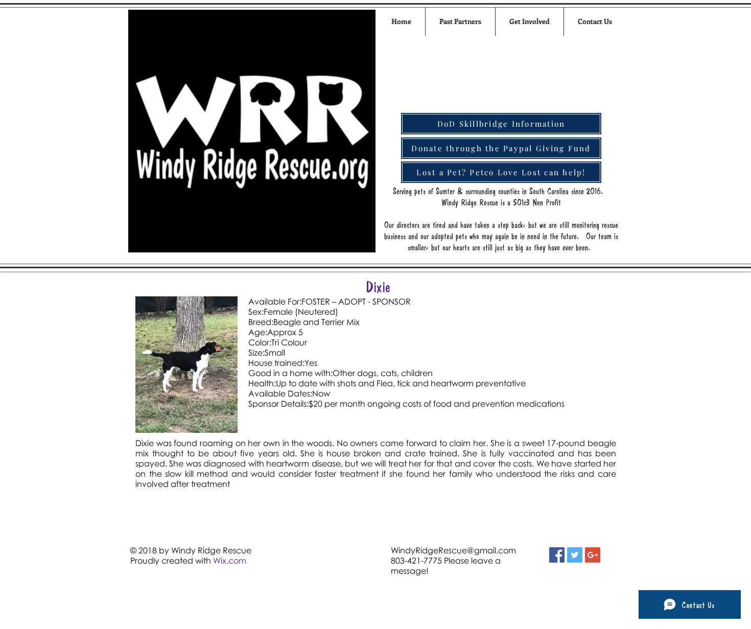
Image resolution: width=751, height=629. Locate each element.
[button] (530, 21)
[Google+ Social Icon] (592, 555)
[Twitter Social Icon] (574, 555)
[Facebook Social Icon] (557, 555)
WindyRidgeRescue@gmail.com (453, 550)
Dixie (378, 286)
